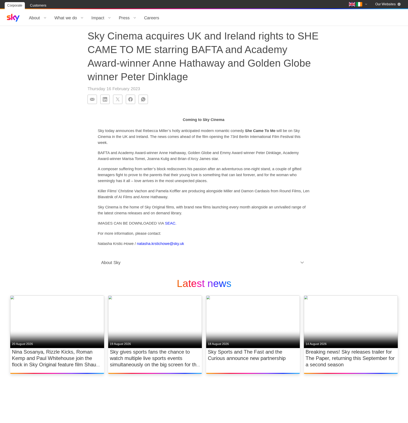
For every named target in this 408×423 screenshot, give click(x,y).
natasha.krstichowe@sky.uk (160, 244)
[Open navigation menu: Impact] (109, 17)
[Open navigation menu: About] (45, 17)
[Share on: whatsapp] (143, 99)
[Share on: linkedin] (105, 99)
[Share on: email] (92, 99)
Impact (97, 17)
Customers (38, 5)
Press (124, 17)
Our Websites (385, 4)
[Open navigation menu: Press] (134, 17)
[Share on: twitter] (117, 99)
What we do (65, 17)
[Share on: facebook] (130, 99)
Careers (151, 17)
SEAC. (170, 223)
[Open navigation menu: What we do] (82, 17)
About (34, 17)
